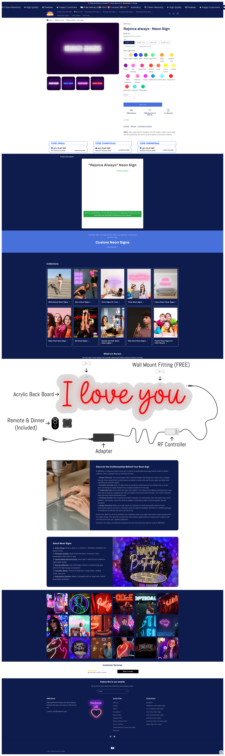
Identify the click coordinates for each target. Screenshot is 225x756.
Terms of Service (118, 724)
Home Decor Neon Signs (165, 302)
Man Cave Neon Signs (137, 341)
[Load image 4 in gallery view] (97, 83)
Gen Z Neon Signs (82, 302)
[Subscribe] (126, 691)
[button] (93, 12)
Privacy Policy (117, 715)
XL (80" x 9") (165, 42)
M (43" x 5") (141, 42)
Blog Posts (116, 730)
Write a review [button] (128, 671)
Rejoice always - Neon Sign (75, 20)
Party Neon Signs (135, 302)
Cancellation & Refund (145, 126)
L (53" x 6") (153, 42)
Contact (115, 705)
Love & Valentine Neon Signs (155, 708)
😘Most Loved (59, 20)
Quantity (125, 94)
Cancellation (116, 712)
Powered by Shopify (60, 751)
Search (115, 708)
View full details (111, 247)
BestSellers (149, 702)
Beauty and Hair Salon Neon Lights (110, 342)
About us (115, 702)
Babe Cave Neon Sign (57, 341)
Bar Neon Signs (81, 341)
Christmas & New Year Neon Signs (156, 721)
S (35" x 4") (129, 42)
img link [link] (50, 142)
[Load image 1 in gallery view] (54, 83)
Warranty (133, 126)
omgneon (53, 751)
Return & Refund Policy (120, 721)
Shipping (125, 36)
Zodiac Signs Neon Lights (154, 724)
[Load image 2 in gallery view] (68, 83)
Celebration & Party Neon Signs (155, 705)
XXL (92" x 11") (131, 47)
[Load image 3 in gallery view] (83, 83)
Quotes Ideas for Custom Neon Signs (124, 727)
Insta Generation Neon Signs (155, 715)
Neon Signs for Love (110, 302)
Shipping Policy (117, 718)
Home (50, 20)
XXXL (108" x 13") (146, 47)
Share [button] (127, 120)
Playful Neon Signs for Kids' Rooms (164, 342)
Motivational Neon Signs (58, 302)
